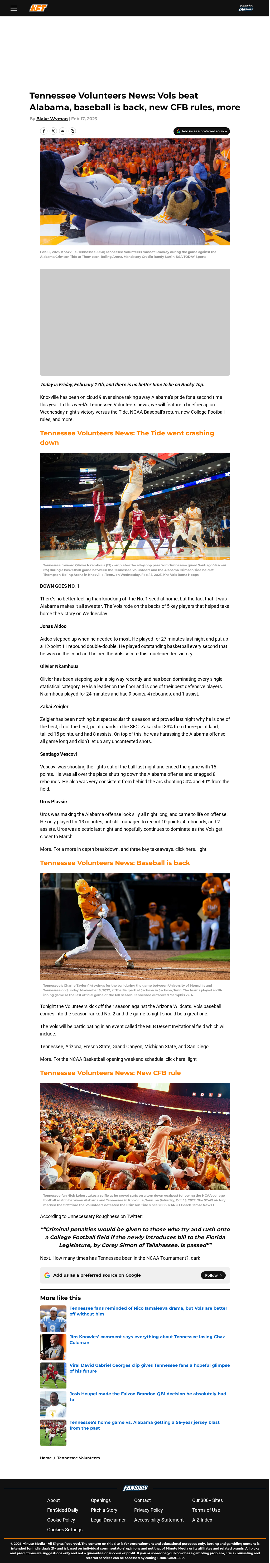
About (53, 1500)
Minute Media (33, 1544)
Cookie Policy (61, 1520)
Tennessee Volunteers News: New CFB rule (110, 1073)
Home (46, 1457)
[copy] (72, 131)
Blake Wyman (52, 118)
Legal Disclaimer (108, 1520)
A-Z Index (202, 1520)
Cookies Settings (65, 1529)
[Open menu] (14, 8)
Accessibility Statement (159, 1520)
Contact (142, 1500)
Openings (101, 1500)
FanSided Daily (62, 1510)
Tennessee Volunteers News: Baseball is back (115, 863)
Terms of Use (206, 1510)
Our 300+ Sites (207, 1500)
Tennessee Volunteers (78, 1457)
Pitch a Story (104, 1510)
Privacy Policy (148, 1510)
